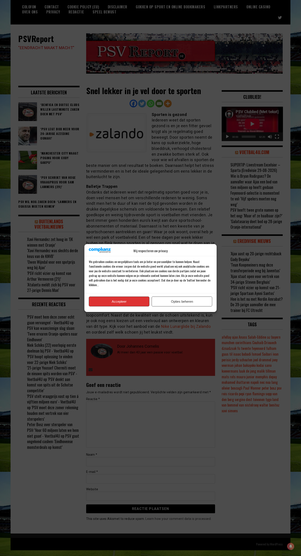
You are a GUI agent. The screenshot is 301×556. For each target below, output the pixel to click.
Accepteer (119, 301)
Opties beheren (182, 301)
